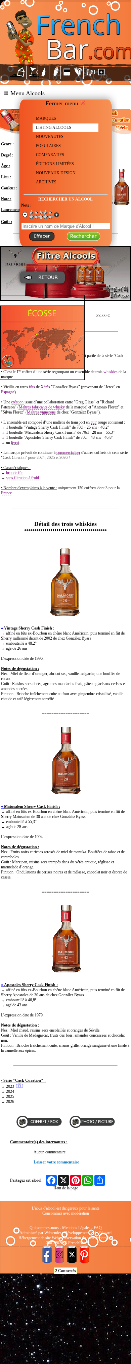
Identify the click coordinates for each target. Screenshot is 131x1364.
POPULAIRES (48, 145)
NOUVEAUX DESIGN (56, 173)
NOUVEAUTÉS (49, 136)
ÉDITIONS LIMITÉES (55, 163)
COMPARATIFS (50, 154)
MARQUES (46, 118)
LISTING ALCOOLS (53, 127)
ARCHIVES (46, 182)
